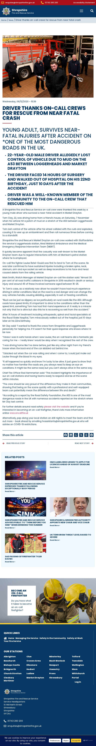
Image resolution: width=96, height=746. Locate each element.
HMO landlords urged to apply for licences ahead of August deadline (70, 463)
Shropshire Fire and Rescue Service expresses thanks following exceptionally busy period (25, 486)
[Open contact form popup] (92, 10)
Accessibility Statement (84, 2)
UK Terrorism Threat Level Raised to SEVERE (70, 536)
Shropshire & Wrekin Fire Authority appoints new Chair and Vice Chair (70, 521)
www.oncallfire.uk (19, 413)
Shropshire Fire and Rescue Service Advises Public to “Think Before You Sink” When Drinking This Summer (25, 522)
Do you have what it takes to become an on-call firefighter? (21, 605)
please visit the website (57, 406)
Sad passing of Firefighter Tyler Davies (23, 557)
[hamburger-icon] (81, 11)
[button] (66, 435)
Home (3, 20)
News (11, 20)
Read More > (10, 491)
